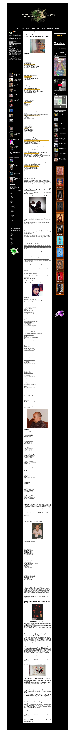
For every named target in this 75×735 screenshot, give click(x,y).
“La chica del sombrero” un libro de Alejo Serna (35, 664)
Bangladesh (14, 50)
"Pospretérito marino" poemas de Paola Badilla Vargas (62, 129)
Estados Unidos (14, 54)
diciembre (12, 203)
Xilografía (63, 54)
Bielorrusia (17, 50)
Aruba (20, 49)
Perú (12, 57)
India (15, 55)
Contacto (57, 28)
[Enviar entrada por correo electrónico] (45, 192)
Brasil (10, 51)
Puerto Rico (19, 57)
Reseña (60, 53)
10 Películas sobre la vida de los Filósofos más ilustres (17, 84)
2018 (10, 233)
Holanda (10, 55)
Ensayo (33, 28)
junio (11, 210)
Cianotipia (63, 48)
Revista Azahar (12, 164)
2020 (10, 201)
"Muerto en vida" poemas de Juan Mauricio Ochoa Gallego (62, 144)
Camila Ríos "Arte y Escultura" (14, 126)
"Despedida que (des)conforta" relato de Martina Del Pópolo (62, 114)
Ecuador (10, 53)
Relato (57, 53)
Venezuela (10, 60)
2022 (10, 198)
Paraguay (10, 57)
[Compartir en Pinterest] (50, 192)
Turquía (13, 59)
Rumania (13, 58)
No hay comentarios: (42, 275)
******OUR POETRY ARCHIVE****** (15, 139)
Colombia (27, 278)
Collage (55, 49)
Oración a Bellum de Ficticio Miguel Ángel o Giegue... (15, 218)
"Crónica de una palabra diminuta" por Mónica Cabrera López (17, 100)
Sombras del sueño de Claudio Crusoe (33, 521)
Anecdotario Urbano (13, 132)
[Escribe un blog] (47, 192)
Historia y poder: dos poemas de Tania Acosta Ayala (36, 282)
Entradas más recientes (28, 719)
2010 (10, 243)
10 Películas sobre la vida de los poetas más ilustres (17, 90)
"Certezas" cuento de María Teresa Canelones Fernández (62, 159)
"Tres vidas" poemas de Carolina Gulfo (62, 149)
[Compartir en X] (48, 192)
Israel (20, 55)
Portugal (16, 57)
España (10, 54)
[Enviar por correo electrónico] (46, 192)
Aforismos (55, 48)
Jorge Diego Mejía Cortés (33, 516)
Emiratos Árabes (14, 53)
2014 (10, 238)
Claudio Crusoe (31, 599)
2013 (10, 239)
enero (11, 216)
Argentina (27, 599)
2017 (10, 234)
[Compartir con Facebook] (49, 192)
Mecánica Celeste (12, 184)
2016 (10, 235)
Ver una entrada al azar (38, 31)
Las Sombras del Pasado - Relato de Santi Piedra (36, 195)
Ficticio (27, 193)
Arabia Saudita (13, 49)
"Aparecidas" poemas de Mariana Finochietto (17, 119)
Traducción (56, 54)
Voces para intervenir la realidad (15, 171)
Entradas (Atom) (30, 721)
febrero (12, 215)
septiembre (12, 207)
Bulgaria (12, 51)
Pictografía (65, 51)
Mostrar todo (19, 190)
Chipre (20, 51)
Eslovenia (20, 53)
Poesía (22, 28)
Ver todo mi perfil (11, 42)
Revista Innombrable (17, 31)
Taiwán (20, 58)
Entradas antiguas (47, 719)
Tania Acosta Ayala (34, 401)
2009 (10, 244)
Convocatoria (50, 28)
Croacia (19, 52)
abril (11, 212)
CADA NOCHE (16, 165)
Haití (20, 54)
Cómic (60, 49)
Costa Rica (15, 52)
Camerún (14, 51)
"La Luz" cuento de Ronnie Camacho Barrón (17, 104)
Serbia (18, 58)
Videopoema (60, 54)
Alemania (10, 49)
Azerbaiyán (10, 50)
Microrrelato (61, 51)
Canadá (17, 51)
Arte (38, 28)
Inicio (17, 28)
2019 (10, 202)
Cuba (20, 52)
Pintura (55, 52)
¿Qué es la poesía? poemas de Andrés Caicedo (16, 115)
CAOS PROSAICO (12, 177)
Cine (65, 48)
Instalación (55, 51)
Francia (19, 54)
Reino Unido (10, 58)
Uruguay (16, 59)
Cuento (27, 28)
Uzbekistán (19, 59)
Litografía (58, 51)
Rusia (16, 58)
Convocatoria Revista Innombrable (17, 94)
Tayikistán (10, 59)
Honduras (12, 55)
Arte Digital (60, 48)
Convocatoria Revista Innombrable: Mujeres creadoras (17, 74)
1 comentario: (41, 192)
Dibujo (62, 49)
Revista (43, 28)
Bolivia (20, 50)
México (30, 193)
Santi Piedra (33, 278)
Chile (19, 51)
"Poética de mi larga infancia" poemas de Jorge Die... (14, 224)
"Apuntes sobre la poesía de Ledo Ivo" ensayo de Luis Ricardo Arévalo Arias (17, 80)
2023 (10, 197)
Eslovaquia (17, 53)
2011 (10, 242)
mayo (11, 211)
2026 (10, 193)
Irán (19, 55)
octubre (12, 206)
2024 (10, 196)
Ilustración (58, 50)
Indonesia (17, 55)
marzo (12, 214)
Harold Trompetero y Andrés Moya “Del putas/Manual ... (15, 228)
